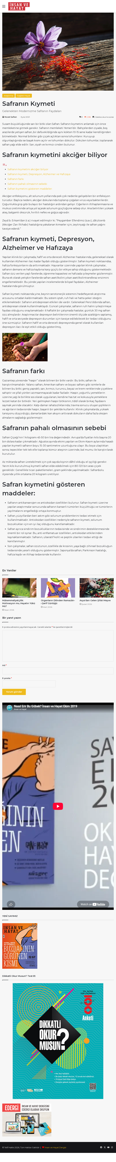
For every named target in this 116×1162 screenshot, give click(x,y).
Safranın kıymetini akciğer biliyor (28, 169)
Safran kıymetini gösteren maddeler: (30, 188)
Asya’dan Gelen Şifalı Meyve (95, 600)
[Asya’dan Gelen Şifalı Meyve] (97, 587)
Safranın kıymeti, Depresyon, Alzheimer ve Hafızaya (39, 174)
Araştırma (8, 95)
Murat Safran (11, 117)
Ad (4, 665)
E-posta (7, 678)
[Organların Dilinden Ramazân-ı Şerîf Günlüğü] (58, 587)
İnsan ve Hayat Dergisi (55, 1147)
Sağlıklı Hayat (23, 95)
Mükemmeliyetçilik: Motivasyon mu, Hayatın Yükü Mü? (18, 603)
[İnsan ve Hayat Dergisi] (19, 6)
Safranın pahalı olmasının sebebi (27, 183)
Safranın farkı (16, 179)
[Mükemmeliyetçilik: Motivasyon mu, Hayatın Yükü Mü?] (19, 587)
